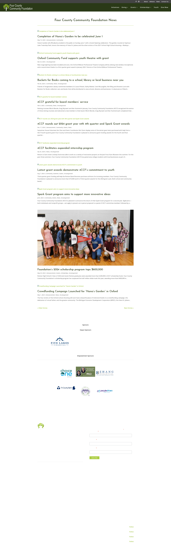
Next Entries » (129, 308)
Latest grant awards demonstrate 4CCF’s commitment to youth (75, 170)
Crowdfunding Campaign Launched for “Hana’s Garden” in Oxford (77, 291)
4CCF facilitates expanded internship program (65, 148)
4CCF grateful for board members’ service (62, 102)
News (158, 1)
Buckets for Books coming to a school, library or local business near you (80, 80)
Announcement (51, 40)
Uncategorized (50, 62)
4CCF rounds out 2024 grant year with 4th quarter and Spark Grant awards (83, 124)
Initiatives (115, 7)
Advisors (152, 1)
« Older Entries (42, 308)
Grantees (56, 173)
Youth (156, 7)
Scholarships (145, 7)
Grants (133, 7)
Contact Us (164, 1)
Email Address (94, 431)
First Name (93, 439)
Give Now (164, 7)
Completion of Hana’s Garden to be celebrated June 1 (70, 36)
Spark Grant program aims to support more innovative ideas (73, 194)
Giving (124, 7)
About (146, 1)
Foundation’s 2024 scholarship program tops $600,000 (70, 269)
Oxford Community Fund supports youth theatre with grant (73, 58)
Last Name (93, 448)
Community (59, 40)
